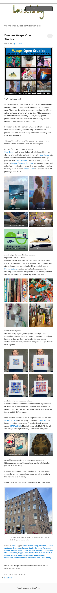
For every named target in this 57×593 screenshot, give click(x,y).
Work (14, 545)
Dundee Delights (10, 269)
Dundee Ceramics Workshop (22, 163)
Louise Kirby (12, 553)
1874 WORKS (15, 426)
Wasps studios (39, 555)
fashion (32, 550)
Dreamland (17, 548)
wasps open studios (25, 555)
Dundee (25, 548)
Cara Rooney (9, 152)
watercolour (8, 557)
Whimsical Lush (10, 420)
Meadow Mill (33, 553)
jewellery (39, 550)
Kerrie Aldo (43, 420)
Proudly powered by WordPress (28, 588)
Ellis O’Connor (21, 160)
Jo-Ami (46, 550)
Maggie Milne (29, 168)
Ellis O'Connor (23, 550)
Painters (42, 553)
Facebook (8, 577)
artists (25, 545)
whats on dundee (20, 557)
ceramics (42, 545)
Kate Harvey (44, 155)
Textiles (14, 555)
